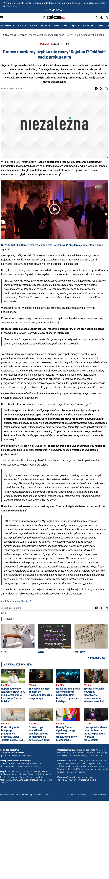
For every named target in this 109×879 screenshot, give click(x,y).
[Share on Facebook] (96, 88)
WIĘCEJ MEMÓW (96, 658)
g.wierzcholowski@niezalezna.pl (16, 755)
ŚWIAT (33, 25)
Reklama (82, 794)
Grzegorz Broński (15, 88)
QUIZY (75, 25)
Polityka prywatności (99, 794)
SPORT (101, 25)
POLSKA (22, 25)
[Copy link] (106, 88)
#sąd (3, 601)
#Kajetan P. (26, 601)
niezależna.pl (10, 35)
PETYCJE (46, 25)
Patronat (71, 794)
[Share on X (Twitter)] (101, 88)
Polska (23, 35)
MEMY (57, 25)
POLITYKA (88, 25)
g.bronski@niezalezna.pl (29, 763)
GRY (66, 25)
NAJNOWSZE (7, 25)
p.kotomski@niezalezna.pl (27, 766)
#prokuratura (13, 601)
